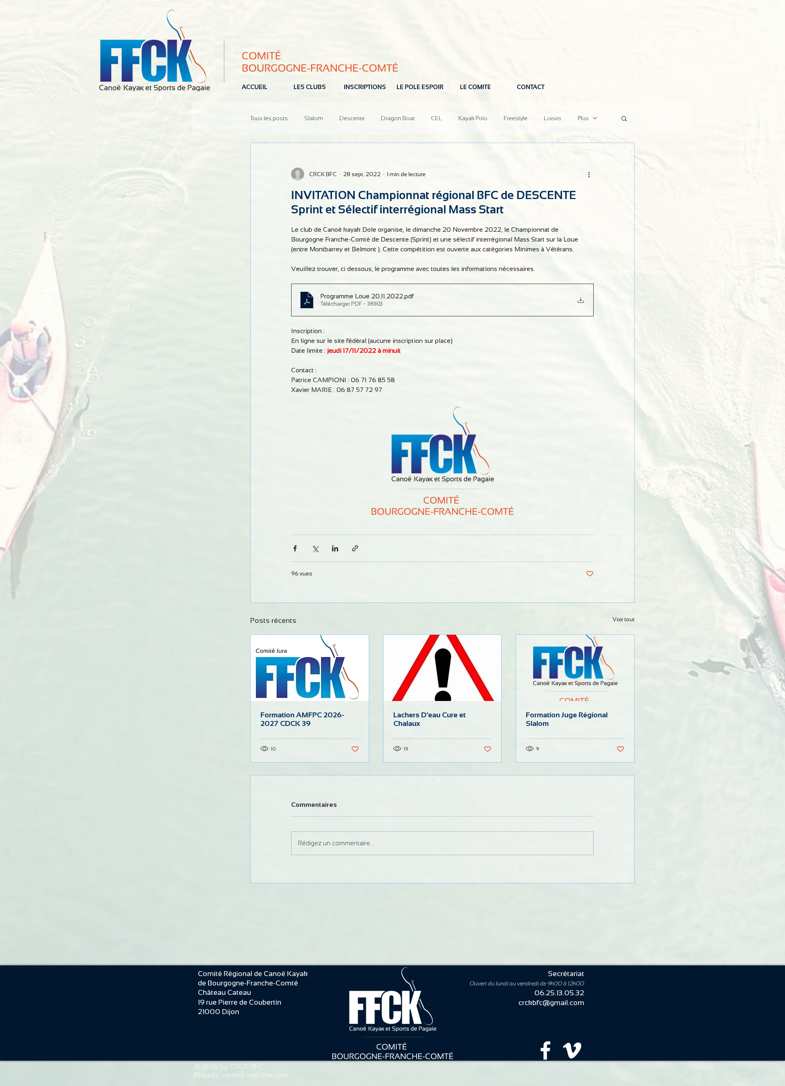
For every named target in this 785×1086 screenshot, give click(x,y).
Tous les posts (269, 118)
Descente (352, 118)
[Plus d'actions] (589, 174)
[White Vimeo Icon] (572, 1050)
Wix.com (274, 1075)
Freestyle (515, 118)
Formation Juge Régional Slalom (567, 719)
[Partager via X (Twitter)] (315, 548)
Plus (583, 118)
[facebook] (545, 1050)
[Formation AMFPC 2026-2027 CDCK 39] (310, 668)
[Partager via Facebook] (295, 548)
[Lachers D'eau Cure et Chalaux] (443, 668)
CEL (436, 118)
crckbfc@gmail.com (551, 1003)
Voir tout (623, 619)
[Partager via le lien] (355, 548)
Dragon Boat (398, 118)
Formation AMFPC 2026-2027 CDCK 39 (302, 719)
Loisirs (552, 118)
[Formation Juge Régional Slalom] (575, 668)
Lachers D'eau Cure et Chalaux (429, 719)
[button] (624, 118)
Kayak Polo (472, 118)
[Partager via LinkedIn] (335, 548)
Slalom (313, 118)
